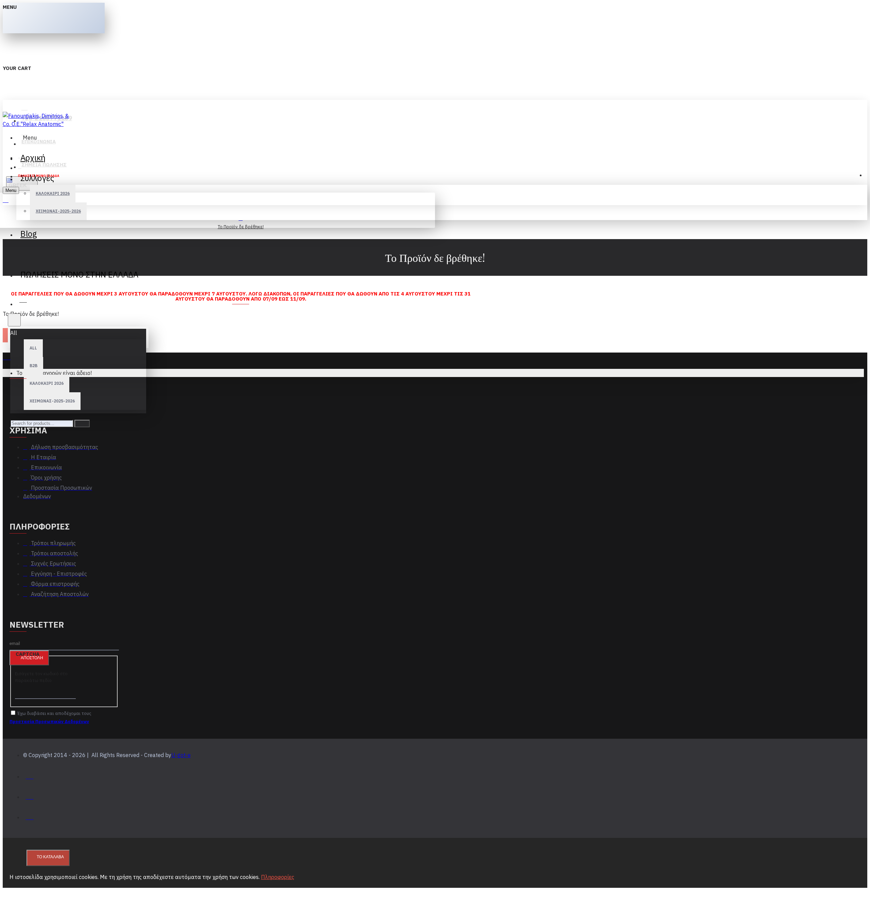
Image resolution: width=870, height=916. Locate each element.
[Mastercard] (30, 795)
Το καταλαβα (50, 857)
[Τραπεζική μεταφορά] (30, 815)
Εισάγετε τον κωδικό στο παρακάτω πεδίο (41, 677)
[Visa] (30, 775)
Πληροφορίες (277, 877)
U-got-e (181, 755)
